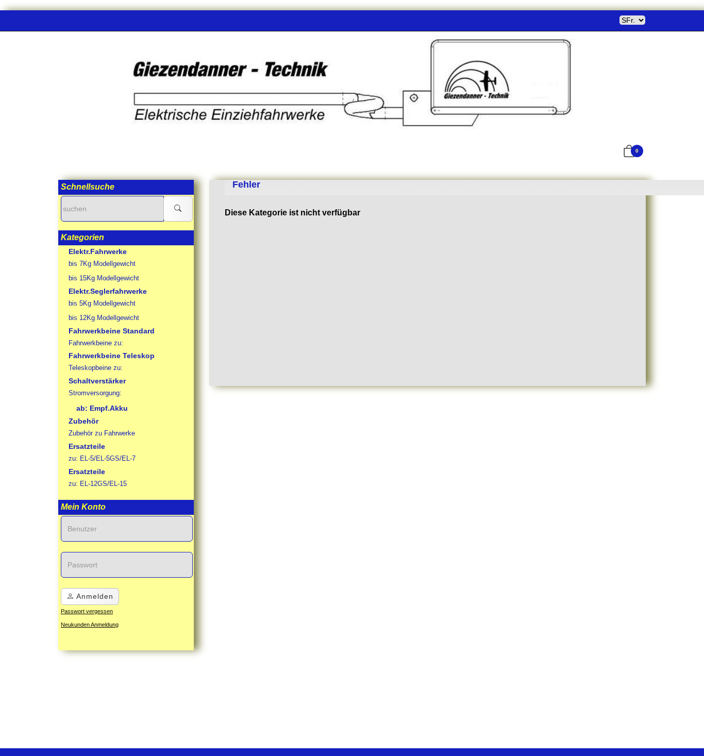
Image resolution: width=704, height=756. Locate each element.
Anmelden (93, 596)
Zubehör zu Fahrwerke (102, 433)
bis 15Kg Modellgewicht (104, 278)
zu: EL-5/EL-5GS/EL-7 (102, 458)
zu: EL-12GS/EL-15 (98, 484)
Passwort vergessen (87, 611)
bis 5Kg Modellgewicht (102, 303)
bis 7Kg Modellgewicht (102, 263)
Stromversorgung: (95, 393)
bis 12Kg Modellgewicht (104, 318)
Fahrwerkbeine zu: (96, 343)
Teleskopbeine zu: (96, 368)
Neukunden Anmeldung (90, 624)
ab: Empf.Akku (102, 408)
